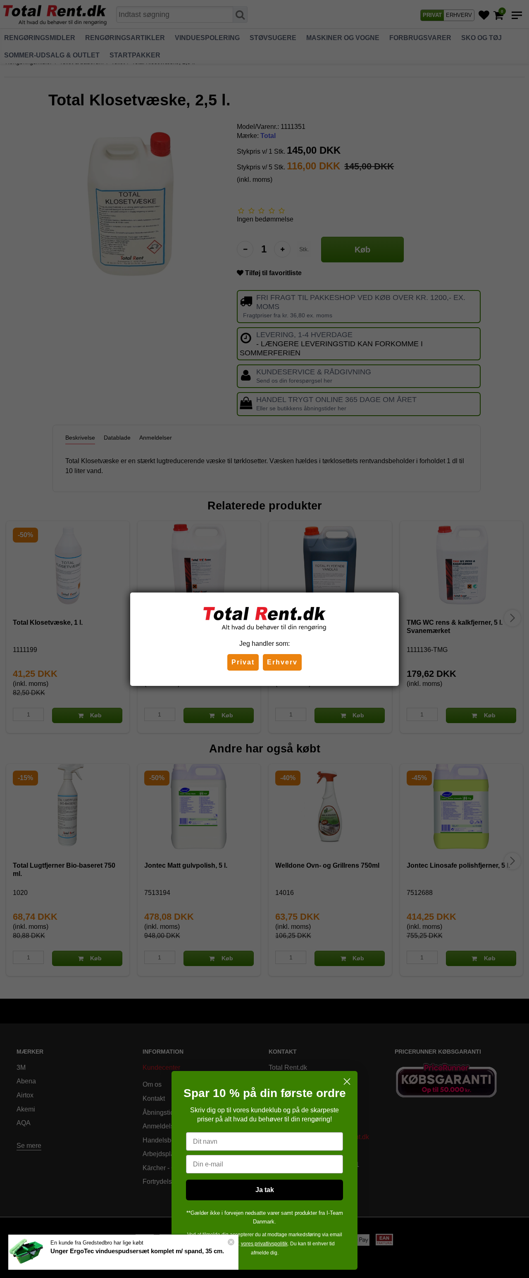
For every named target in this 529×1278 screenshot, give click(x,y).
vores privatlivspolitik (264, 1244)
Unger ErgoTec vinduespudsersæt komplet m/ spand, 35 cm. (137, 1250)
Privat (243, 662)
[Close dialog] (347, 1081)
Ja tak (264, 1189)
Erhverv (282, 662)
